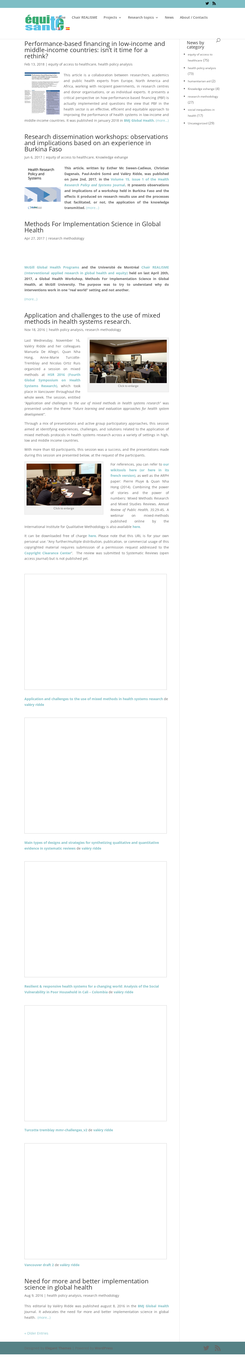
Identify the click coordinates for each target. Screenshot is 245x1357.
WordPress (104, 1348)
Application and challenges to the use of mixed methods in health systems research (93, 699)
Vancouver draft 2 (39, 1265)
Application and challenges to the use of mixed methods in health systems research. (92, 318)
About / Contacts (194, 18)
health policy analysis (115, 64)
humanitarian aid (199, 81)
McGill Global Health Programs (51, 267)
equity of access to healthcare (72, 64)
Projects (110, 18)
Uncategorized (197, 123)
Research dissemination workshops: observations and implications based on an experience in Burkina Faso (96, 142)
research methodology (66, 238)
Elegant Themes (58, 1348)
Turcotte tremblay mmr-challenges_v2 (55, 1130)
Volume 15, (120, 179)
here (92, 535)
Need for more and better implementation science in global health (86, 1284)
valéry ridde (34, 704)
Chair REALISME (84, 18)
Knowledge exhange (112, 157)
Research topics (141, 18)
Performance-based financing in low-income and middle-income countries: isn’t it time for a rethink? (94, 49)
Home (61, 18)
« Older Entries (36, 1333)
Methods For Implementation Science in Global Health (92, 227)
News (169, 18)
